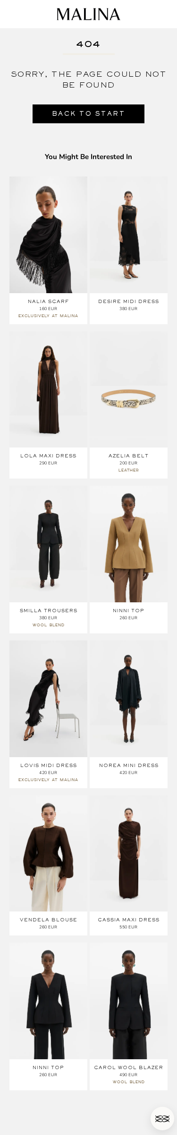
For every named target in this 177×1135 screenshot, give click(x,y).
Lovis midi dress (48, 765)
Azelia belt (129, 455)
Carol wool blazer (128, 1067)
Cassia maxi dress (129, 919)
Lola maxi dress (48, 455)
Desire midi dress (128, 301)
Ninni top (128, 610)
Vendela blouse (48, 919)
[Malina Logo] (88, 14)
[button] (162, 1118)
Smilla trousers (48, 610)
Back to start (89, 113)
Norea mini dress (129, 765)
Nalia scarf (48, 301)
